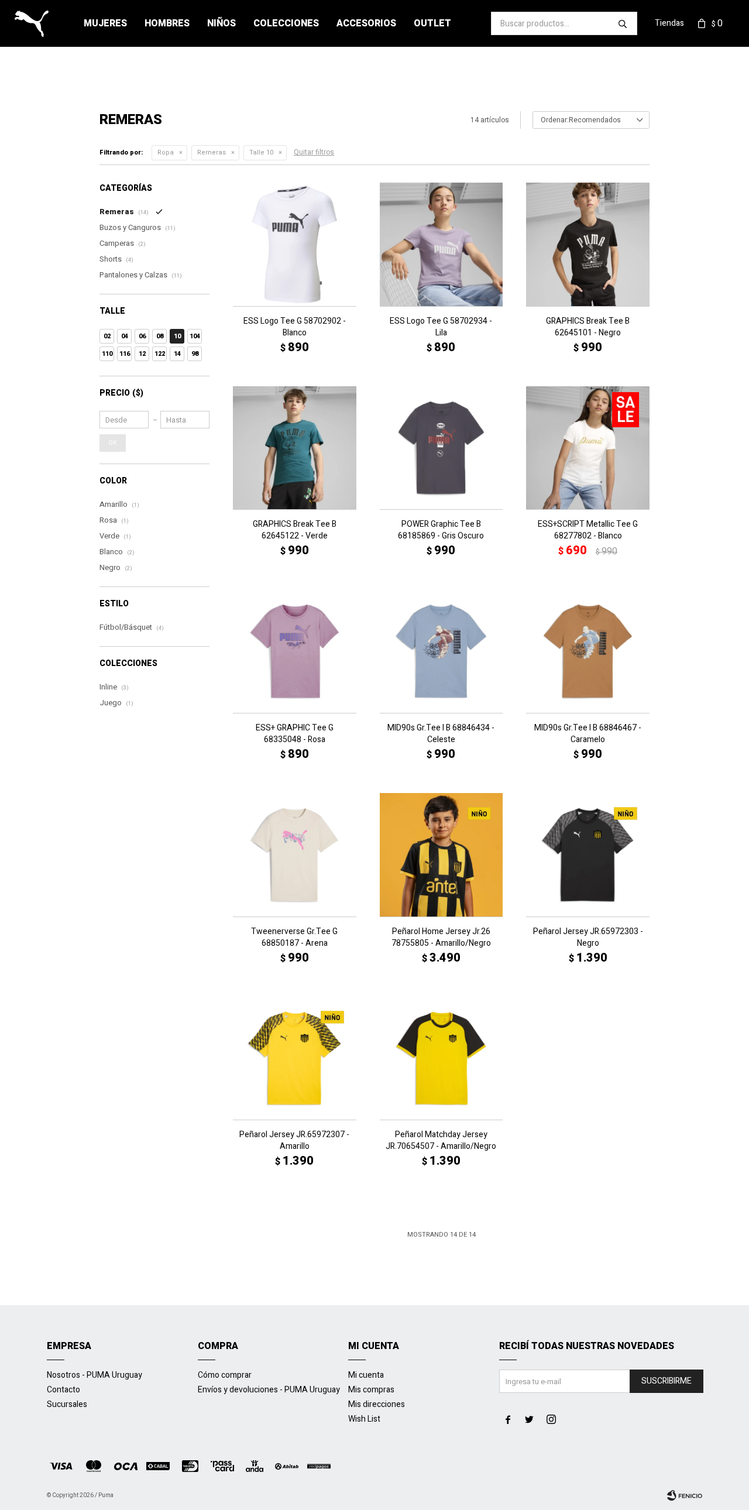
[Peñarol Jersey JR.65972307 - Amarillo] (294, 1058)
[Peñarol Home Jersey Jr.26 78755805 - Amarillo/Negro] (441, 855)
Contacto (63, 1390)
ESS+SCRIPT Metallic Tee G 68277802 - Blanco (588, 530)
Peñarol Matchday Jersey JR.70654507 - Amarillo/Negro (441, 1140)
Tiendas (669, 23)
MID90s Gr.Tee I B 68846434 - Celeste (440, 734)
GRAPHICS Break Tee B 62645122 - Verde (294, 530)
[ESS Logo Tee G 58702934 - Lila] (441, 244)
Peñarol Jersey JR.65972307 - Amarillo (294, 1140)
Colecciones (286, 23)
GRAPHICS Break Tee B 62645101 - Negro (588, 327)
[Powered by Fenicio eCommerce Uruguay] (684, 1495)
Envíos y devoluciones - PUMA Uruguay (269, 1390)
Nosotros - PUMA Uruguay (94, 1375)
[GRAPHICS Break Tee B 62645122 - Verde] (294, 448)
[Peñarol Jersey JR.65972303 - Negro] (588, 855)
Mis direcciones (376, 1404)
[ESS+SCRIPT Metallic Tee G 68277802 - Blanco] (588, 448)
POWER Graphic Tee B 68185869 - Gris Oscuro (441, 530)
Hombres (167, 23)
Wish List (364, 1419)
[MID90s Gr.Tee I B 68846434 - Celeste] (441, 651)
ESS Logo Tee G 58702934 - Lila (441, 327)
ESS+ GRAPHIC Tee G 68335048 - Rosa (295, 734)
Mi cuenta (366, 1375)
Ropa (165, 152)
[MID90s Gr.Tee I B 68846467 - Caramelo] (588, 651)
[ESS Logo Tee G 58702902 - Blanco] (294, 244)
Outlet (432, 23)
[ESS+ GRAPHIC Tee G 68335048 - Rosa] (294, 651)
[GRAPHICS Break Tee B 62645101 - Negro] (588, 244)
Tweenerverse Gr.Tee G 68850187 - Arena (294, 937)
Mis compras (371, 1390)
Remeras (211, 152)
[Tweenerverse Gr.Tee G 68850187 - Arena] (294, 855)
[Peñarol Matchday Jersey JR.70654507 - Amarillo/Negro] (441, 1058)
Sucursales (67, 1404)
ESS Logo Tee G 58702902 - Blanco (294, 327)
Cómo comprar (225, 1375)
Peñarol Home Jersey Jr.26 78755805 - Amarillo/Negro (441, 937)
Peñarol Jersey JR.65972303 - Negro (588, 937)
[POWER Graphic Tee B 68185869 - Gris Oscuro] (441, 448)
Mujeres (105, 23)
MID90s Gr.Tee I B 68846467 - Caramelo (587, 734)
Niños (221, 23)
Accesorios (366, 23)
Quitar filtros (314, 152)
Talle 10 (261, 152)
